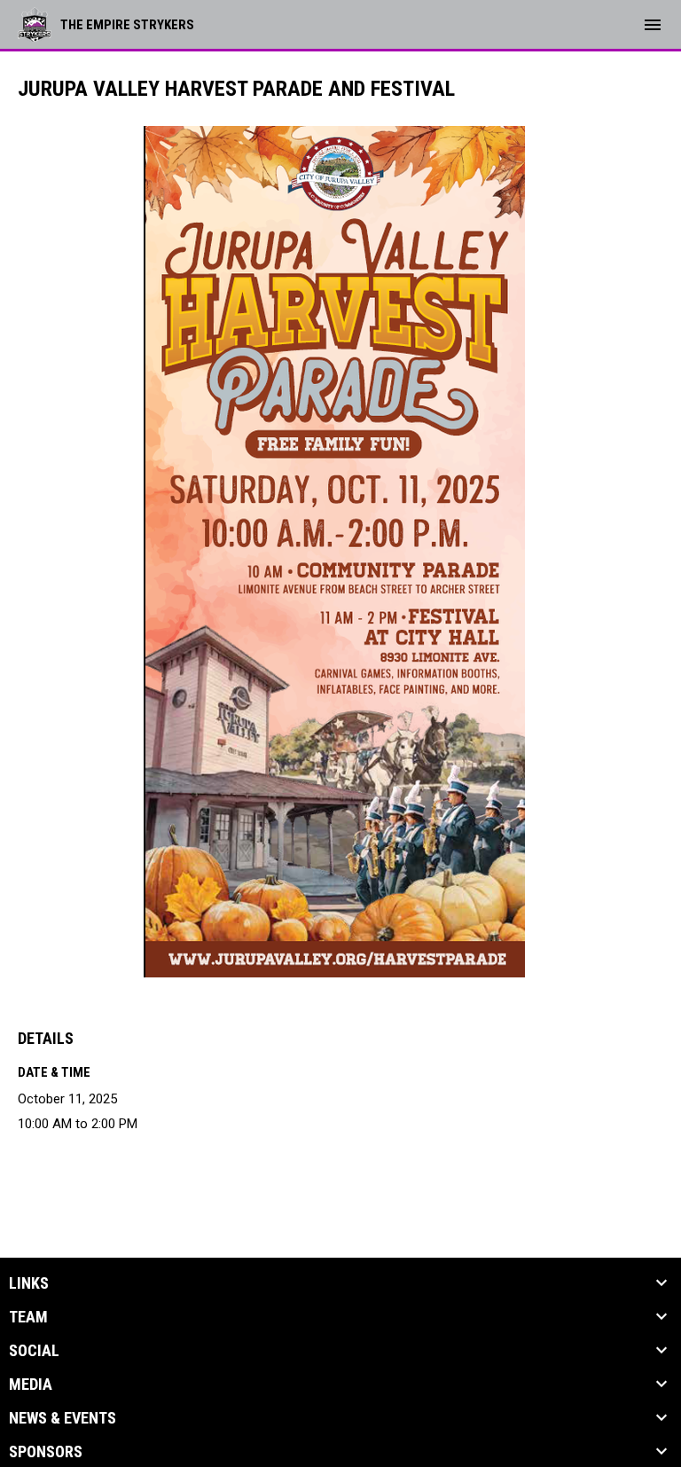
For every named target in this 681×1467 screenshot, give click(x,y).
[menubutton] (652, 24)
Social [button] (34, 1351)
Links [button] (29, 1283)
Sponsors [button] (45, 1452)
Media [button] (30, 1384)
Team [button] (28, 1317)
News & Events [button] (62, 1418)
